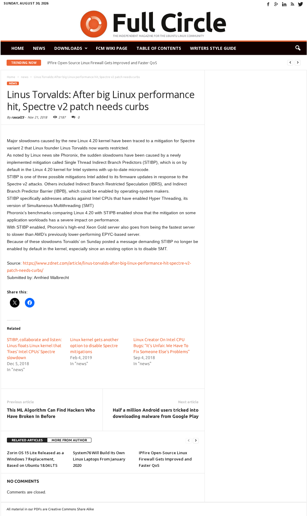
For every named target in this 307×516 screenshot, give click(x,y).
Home (17, 48)
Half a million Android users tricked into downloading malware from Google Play (155, 413)
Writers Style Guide (213, 48)
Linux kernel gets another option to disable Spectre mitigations (94, 345)
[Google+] (276, 4)
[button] (297, 48)
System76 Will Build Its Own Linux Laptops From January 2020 (99, 459)
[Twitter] (300, 4)
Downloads (68, 48)
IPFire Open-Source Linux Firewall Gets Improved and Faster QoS (102, 62)
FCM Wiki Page (111, 48)
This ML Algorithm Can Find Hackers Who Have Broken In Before (51, 413)
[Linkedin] (284, 4)
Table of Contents (158, 48)
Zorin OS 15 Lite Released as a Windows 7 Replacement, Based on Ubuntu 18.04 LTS (35, 459)
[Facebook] (268, 4)
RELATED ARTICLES (27, 440)
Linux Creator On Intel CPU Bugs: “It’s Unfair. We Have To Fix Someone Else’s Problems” (161, 345)
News (39, 48)
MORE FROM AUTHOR (69, 440)
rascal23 (17, 117)
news (13, 83)
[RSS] (292, 4)
